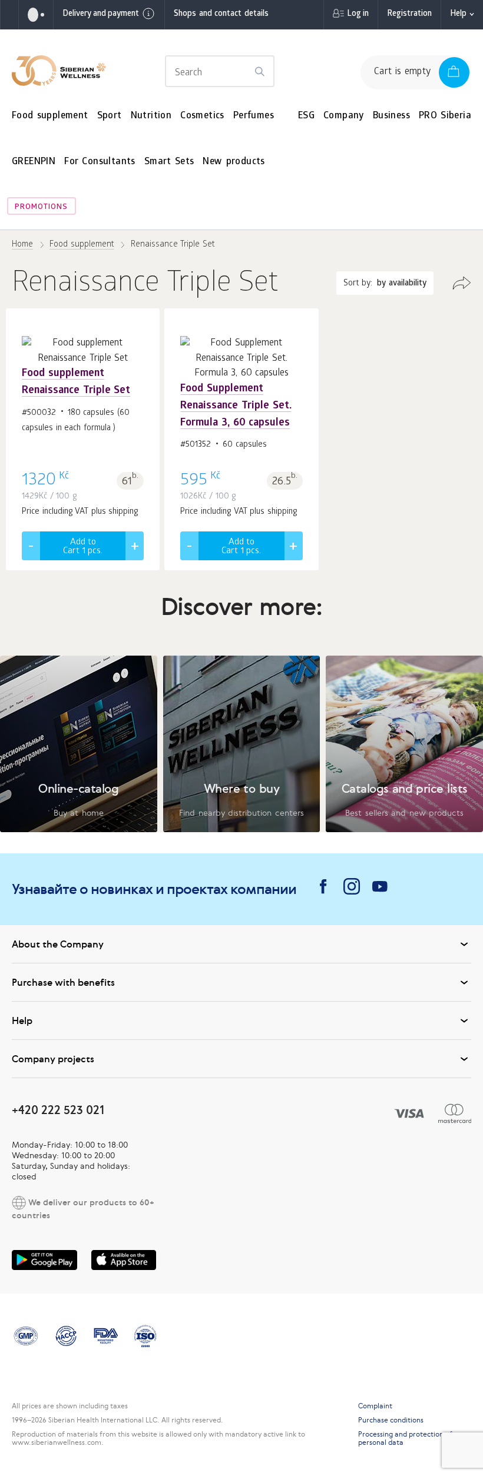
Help (458, 14)
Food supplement (50, 116)
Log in (358, 14)
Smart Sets (169, 162)
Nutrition (151, 116)
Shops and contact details (221, 14)
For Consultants (99, 162)
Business (391, 116)
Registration (409, 14)
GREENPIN (33, 162)
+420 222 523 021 (58, 1110)
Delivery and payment (100, 14)
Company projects (53, 1058)
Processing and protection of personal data (405, 1438)
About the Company (58, 944)
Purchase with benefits (63, 982)
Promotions (41, 207)
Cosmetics (202, 116)
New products (233, 162)
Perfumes (253, 116)
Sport (109, 116)
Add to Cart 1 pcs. (82, 547)
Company (343, 116)
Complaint (375, 1406)
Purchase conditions (391, 1420)
